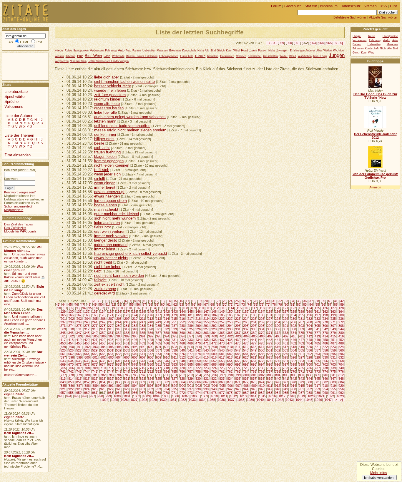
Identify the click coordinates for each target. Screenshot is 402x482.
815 (79, 378)
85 (317, 304)
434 (198, 340)
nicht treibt (103, 262)
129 (63, 311)
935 (174, 389)
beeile (99, 143)
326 (198, 329)
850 (71, 382)
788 (150, 375)
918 (325, 385)
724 (214, 368)
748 (118, 371)
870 (229, 382)
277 (94, 325)
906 (230, 385)
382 (71, 336)
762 (229, 371)
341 (317, 329)
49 (95, 304)
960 (289, 43)
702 (325, 364)
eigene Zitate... (15, 394)
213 (158, 318)
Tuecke (200, 56)
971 (174, 392)
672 (86, 364)
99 (115, 308)
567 (110, 354)
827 (174, 378)
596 (341, 354)
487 (333, 343)
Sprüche (11, 101)
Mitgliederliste (13, 210)
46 (76, 304)
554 (293, 350)
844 (309, 378)
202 (71, 318)
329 (222, 329)
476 (245, 343)
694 (261, 364)
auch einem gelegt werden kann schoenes (130, 117)
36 (305, 301)
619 (237, 357)
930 (134, 389)
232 (309, 318)
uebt (98, 271)
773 (317, 371)
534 (134, 350)
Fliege (59, 50)
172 (118, 315)
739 (333, 368)
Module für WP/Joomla (20, 231)
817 (94, 378)
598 (71, 357)
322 (166, 329)
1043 (289, 399)
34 (292, 301)
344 (341, 329)
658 (261, 361)
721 (190, 368)
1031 (172, 399)
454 (71, 343)
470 (198, 343)
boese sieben (105, 205)
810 (325, 375)
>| (341, 43)
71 (230, 304)
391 (142, 336)
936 (182, 389)
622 (261, 357)
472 (214, 343)
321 (158, 329)
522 (325, 347)
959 (281, 43)
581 (222, 354)
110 (201, 308)
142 (166, 311)
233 (317, 318)
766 (261, 371)
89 (342, 304)
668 (341, 361)
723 (206, 368)
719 (174, 368)
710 (103, 368)
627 (301, 357)
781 (95, 375)
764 (245, 371)
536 (150, 350)
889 (95, 385)
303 (301, 325)
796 (214, 375)
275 (79, 325)
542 (198, 350)
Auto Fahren (133, 50)
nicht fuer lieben (107, 267)
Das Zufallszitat (15, 228)
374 (293, 332)
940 (214, 389)
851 (79, 382)
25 (237, 301)
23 (224, 301)
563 (79, 354)
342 (325, 329)
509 (222, 347)
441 (253, 340)
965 (329, 43)
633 (63, 361)
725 (222, 368)
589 (285, 354)
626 (293, 357)
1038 (240, 399)
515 (269, 347)
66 (200, 304)
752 (150, 371)
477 (253, 343)
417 (63, 340)
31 (274, 301)
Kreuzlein (212, 56)
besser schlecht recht (112, 86)
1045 (308, 399)
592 (309, 354)
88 (336, 304)
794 (198, 375)
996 (84, 396)
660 (277, 361)
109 (193, 308)
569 (126, 354)
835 (237, 378)
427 (142, 340)
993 (60, 396)
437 (222, 340)
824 (150, 378)
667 (333, 361)
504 (182, 347)
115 (239, 308)
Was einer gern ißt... (23, 268)
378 (325, 332)
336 (277, 329)
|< (269, 43)
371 (269, 332)
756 (182, 371)
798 (230, 375)
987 (301, 392)
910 (262, 385)
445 (285, 340)
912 (277, 385)
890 (103, 385)
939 (206, 389)
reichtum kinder (107, 99)
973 (190, 392)
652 (214, 361)
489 (63, 347)
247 (142, 322)
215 (174, 318)
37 (311, 301)
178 (166, 315)
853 (94, 382)
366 (229, 332)
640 (118, 361)
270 (325, 322)
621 (253, 357)
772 (309, 371)
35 (298, 301)
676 (118, 364)
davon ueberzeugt (109, 192)
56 (138, 304)
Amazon (375, 187)
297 (253, 325)
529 (94, 350)
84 (311, 304)
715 (142, 368)
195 (301, 315)
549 (253, 350)
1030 (163, 399)
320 (150, 329)
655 (237, 361)
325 (190, 329)
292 (214, 325)
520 (309, 347)
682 (166, 364)
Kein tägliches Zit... (19, 433)
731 (269, 368)
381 (63, 336)
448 (309, 340)
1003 (146, 396)
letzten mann (105, 121)
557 (317, 350)
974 (198, 392)
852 (86, 382)
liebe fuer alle (105, 112)
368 (245, 332)
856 (118, 382)
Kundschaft (189, 50)
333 (253, 329)
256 (214, 322)
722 (198, 368)
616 (214, 357)
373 (285, 332)
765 (253, 371)
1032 (182, 399)
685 (190, 364)
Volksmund (13, 106)
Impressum (329, 6)
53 (119, 304)
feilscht (100, 280)
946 (261, 389)
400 (214, 336)
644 (150, 361)
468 (182, 343)
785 (126, 375)
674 (102, 364)
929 (126, 389)
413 (317, 336)
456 (86, 343)
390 (134, 336)
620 (245, 357)
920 (341, 385)
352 (118, 332)
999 (108, 396)
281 (126, 325)
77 (268, 304)
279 (110, 325)
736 (309, 368)
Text (39, 42)
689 (222, 364)
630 (325, 357)
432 (182, 340)
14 (169, 301)
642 (134, 361)
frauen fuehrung (107, 152)
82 (298, 304)
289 (190, 325)
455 (79, 343)
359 (174, 332)
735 (301, 368)
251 (174, 322)
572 (150, 354)
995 (76, 396)
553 (285, 350)
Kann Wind (233, 50)
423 (110, 340)
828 (182, 378)
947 (269, 389)
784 (119, 375)
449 (317, 340)
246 (134, 322)
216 (182, 318)
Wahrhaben (305, 56)
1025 (114, 399)
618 (229, 357)
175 (142, 315)
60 (163, 304)
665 (317, 361)
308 (341, 325)
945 (253, 389)
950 (293, 389)
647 (174, 361)
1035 (211, 399)
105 (161, 308)
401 (222, 336)
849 (63, 382)
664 (309, 361)
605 (126, 357)
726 (229, 368)
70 (224, 304)
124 (309, 308)
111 (208, 308)
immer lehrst (104, 249)
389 (126, 336)
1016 (272, 396)
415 (333, 336)
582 (229, 354)
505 (190, 347)
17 (187, 301)
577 (190, 354)
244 (118, 322)
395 (174, 336)
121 (285, 308)
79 (280, 304)
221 (222, 318)
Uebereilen (148, 50)
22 (218, 301)
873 (253, 382)
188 (245, 315)
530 (102, 350)
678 (134, 364)
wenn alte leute (107, 103)
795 (206, 375)
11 (150, 301)
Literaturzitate (16, 91)
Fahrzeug (111, 50)
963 (313, 43)
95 (90, 308)
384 (87, 336)
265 (285, 322)
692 (245, 364)
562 (71, 354)
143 (174, 311)
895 (142, 385)
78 (274, 304)
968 (150, 392)
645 (158, 361)
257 (222, 322)
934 (166, 389)
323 (174, 329)
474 (229, 343)
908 (246, 385)
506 (198, 347)
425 (126, 340)
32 (280, 301)
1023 (340, 396)
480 (277, 343)
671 (79, 364)
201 (63, 318)
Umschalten (270, 56)
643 (142, 361)
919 (333, 385)
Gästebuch (293, 6)
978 (229, 392)
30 (268, 301)
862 (166, 382)
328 (214, 329)
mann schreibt (106, 209)
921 (63, 389)
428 (150, 340)
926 (102, 389)
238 (71, 322)
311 (79, 329)
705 (63, 368)
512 (245, 347)
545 (222, 350)
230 (293, 318)
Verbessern (97, 50)
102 (137, 308)
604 (119, 357)
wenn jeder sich (107, 174)
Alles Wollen (324, 50)
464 (150, 343)
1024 (104, 399)
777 (63, 375)
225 (253, 318)
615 (206, 357)
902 (198, 385)
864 (182, 382)
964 (321, 43)
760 (214, 371)
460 (118, 343)
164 (341, 311)
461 (126, 343)
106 (169, 308)
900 (182, 385)
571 (142, 354)
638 (102, 361)
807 (301, 375)
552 (277, 350)
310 (71, 329)
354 (134, 332)
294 (229, 325)
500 (150, 347)
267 (301, 322)
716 (150, 368)
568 (118, 354)
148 (214, 311)
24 (230, 301)
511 (237, 347)
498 (134, 347)
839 (269, 378)
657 (253, 361)
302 (293, 325)
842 (293, 378)
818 (102, 378)
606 (134, 357)
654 (229, 361)
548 (245, 350)
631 (333, 357)
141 (158, 311)
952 (309, 389)
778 (71, 375)
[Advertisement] (20, 66)
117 (254, 308)
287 (174, 325)
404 (246, 336)
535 (142, 350)
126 (325, 308)
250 (166, 322)
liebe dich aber (106, 77)
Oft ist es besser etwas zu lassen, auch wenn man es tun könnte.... (24, 257)
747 (110, 371)
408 (277, 336)
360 (182, 332)
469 (190, 343)
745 (94, 371)
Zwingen (282, 50)
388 (119, 336)
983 (269, 392)
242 (102, 322)
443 (269, 340)
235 (333, 318)
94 (84, 308)
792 (182, 375)
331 (237, 329)
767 (269, 371)
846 (325, 378)
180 (182, 315)
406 (262, 336)
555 (301, 350)
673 (94, 364)
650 (198, 361)
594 (325, 354)
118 (262, 308)
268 (309, 322)
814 (71, 378)
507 (206, 347)
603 (111, 357)
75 (255, 304)
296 (245, 325)
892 (119, 385)
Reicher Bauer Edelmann (141, 56)
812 (341, 375)
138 (134, 311)
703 (333, 364)
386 (103, 336)
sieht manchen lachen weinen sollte (124, 81)
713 (126, 368)
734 (293, 368)
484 (309, 343)
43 (57, 304)
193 (285, 315)
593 (317, 354)
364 (214, 332)
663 (301, 361)
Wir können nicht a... (23, 248)
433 (190, 340)
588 (277, 354)
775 (333, 371)
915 (301, 385)
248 (150, 322)
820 (118, 378)
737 (317, 368)
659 (269, 361)
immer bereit (104, 187)
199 (333, 315)
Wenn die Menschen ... (25, 330)
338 (293, 329)
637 (94, 361)
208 (119, 318)
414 (325, 336)
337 (285, 329)
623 (269, 357)
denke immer (105, 134)
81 (292, 304)
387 (111, 336)
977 (222, 392)
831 (206, 378)
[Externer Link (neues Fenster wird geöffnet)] (375, 87)
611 (174, 357)
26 (243, 301)
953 (317, 389)
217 (190, 318)
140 (150, 311)
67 (206, 304)
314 (102, 329)
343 (333, 329)
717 (158, 368)
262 (261, 322)
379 (333, 332)
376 (309, 332)
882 (325, 382)
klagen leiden (105, 156)
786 (134, 375)
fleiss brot (102, 227)
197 (317, 315)
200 (341, 315)
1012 (233, 396)
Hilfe (393, 6)
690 (229, 364)
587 (269, 354)
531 (110, 350)
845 (317, 378)
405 (254, 336)
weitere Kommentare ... (20, 374)
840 (277, 378)
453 (63, 343)
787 (142, 375)
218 (198, 318)
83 (305, 304)
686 (198, 364)
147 (206, 311)
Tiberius (70, 56)
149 (222, 311)
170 (102, 315)
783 (111, 375)
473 (222, 343)
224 (245, 318)
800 (246, 375)
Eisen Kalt (186, 56)
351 (110, 332)
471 (206, 343)
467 (174, 343)
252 (182, 322)
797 (222, 375)
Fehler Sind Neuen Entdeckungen (108, 61)
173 (126, 315)
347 (79, 332)
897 (158, 385)
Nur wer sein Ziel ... (23, 353)
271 (333, 322)
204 (87, 318)
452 (341, 340)
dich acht (102, 147)
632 (341, 357)
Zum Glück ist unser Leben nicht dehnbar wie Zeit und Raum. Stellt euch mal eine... (24, 299)
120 (277, 308)
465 (158, 343)
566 (102, 354)
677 (126, 364)
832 (214, 378)
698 (293, 364)
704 (341, 364)
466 (166, 343)
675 (110, 364)
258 (229, 322)
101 (129, 308)
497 (126, 347)
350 (102, 332)
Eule (80, 56)
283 (142, 325)
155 (269, 311)
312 (86, 329)
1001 (126, 396)
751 (142, 371)
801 (254, 375)
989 (317, 392)
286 (166, 325)
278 (102, 325)
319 (142, 329)
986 (293, 392)
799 (238, 375)
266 (293, 322)
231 (301, 318)
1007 (185, 396)
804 (277, 375)
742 (71, 371)
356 (150, 332)
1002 (136, 396)
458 (102, 343)
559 (333, 350)
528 (86, 350)
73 (243, 304)
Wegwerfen (62, 61)
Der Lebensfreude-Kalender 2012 (375, 135)
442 (261, 340)
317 (126, 329)
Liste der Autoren (18, 115)
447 (301, 340)
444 (277, 340)
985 (285, 392)
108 (185, 308)
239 (79, 322)
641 (126, 361)
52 (113, 304)
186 (229, 315)
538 (166, 350)
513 (253, 347)
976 (214, 392)
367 (237, 332)
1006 (175, 396)
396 (182, 336)
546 (229, 350)
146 (198, 311)
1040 (260, 399)
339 (301, 329)
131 (79, 311)
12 (156, 301)
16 (181, 301)
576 (182, 354)
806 (293, 375)
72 (237, 304)
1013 (243, 396)
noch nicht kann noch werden (119, 275)
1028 (143, 399)
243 (110, 322)
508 (214, 347)
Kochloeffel (254, 56)
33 (286, 301)
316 (118, 329)
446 (293, 340)
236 (341, 318)
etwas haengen (107, 196)
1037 (231, 399)
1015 (262, 396)
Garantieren (227, 56)
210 (134, 318)
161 (317, 311)
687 (206, 364)
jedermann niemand (110, 244)
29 (261, 301)
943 (237, 389)
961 (297, 43)
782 (103, 375)
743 (79, 371)
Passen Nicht (266, 50)
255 (206, 322)
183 (206, 315)
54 (125, 304)
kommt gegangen (109, 161)
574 (166, 354)
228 (277, 318)
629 (317, 357)
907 (238, 385)
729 (253, 368)
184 (214, 315)
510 (230, 347)
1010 (214, 396)
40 (329, 301)
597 (63, 357)
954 (325, 389)
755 (174, 371)
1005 (165, 396)
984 (277, 392)
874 (261, 382)
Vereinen (241, 56)
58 (150, 304)
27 (249, 301)
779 (79, 375)
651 (206, 361)
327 (206, 329)
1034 (201, 399)
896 (150, 385)
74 (249, 304)
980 (245, 392)
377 (317, 332)
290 (198, 325)
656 (245, 361)
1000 (117, 396)
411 (301, 336)
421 (94, 340)
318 (134, 329)
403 (238, 336)
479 (269, 343)
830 (198, 378)
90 (59, 308)
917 (317, 385)
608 (150, 357)
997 (92, 396)
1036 (221, 399)
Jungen (337, 55)
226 (261, 318)
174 (134, 315)
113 (223, 308)
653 (222, 361)
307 (333, 325)
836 (245, 378)
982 (261, 392)
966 (134, 392)
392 (150, 336)
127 (333, 308)
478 (261, 343)
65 (193, 304)
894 (134, 385)
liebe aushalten (107, 222)
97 (102, 308)
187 (237, 315)
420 (86, 340)
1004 (156, 396)
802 (262, 375)
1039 (250, 399)
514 (261, 347)
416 (341, 336)
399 (206, 336)
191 (269, 315)
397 (190, 336)
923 (79, 389)
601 (95, 357)
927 (110, 389)
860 (150, 382)
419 (79, 340)
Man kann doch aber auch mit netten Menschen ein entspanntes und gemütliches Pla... (23, 341)
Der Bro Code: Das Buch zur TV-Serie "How (375, 95)
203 (79, 318)
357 (158, 332)
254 (198, 322)
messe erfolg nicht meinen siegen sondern (130, 130)
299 (269, 325)
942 (229, 389)
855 (110, 382)
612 (182, 357)
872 (245, 382)
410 (293, 336)
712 (118, 368)
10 (144, 301)
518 (293, 347)
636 (86, 361)
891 (111, 385)
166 (71, 315)
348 (86, 332)
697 (285, 364)
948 (277, 389)
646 (166, 361)
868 (214, 382)
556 (309, 350)
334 (261, 329)
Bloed (292, 56)
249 (158, 322)
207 (111, 318)
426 (134, 340)
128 (341, 308)
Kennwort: (11, 178)
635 (79, 361)
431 (174, 340)
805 (285, 375)
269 (317, 322)
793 (190, 375)
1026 (124, 399)
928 (118, 389)
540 (182, 350)
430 (166, 340)
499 (142, 347)
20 (206, 301)
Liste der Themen (19, 135)
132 (86, 311)
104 (153, 308)
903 (206, 385)
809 (317, 375)
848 (341, 378)
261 (253, 322)
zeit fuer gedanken (110, 95)
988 (309, 392)
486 (325, 343)
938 (198, 389)
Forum (276, 6)
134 (102, 311)
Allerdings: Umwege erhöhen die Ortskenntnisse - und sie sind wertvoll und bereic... (25, 364)
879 (301, 382)
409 (285, 336)
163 (333, 311)
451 (333, 340)
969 (158, 392)
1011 (223, 396)
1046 (318, 399)
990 (325, 392)
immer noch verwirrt (111, 236)
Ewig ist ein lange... (24, 288)
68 (212, 304)
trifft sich (101, 170)
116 (246, 308)
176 (150, 315)
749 (126, 371)
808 (309, 375)
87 (329, 304)
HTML (24, 42)
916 (309, 385)
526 (71, 350)
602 (103, 357)
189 (253, 315)
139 (142, 311)
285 (158, 325)
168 (86, 315)
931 (142, 389)
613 (190, 357)
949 (285, 389)
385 (95, 336)
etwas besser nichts (111, 258)
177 (158, 315)
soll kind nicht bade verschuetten (122, 125)
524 (341, 347)
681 (158, 364)
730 (261, 368)
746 (102, 371)
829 (190, 378)
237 (63, 322)
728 (245, 368)
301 (285, 325)
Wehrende (118, 56)
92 (71, 308)
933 (158, 389)
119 (269, 308)
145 (190, 311)
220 (214, 318)
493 (95, 347)
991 (333, 392)
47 (82, 304)
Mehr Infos (378, 473)
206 (103, 318)
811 (333, 375)
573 (158, 354)
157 (285, 311)
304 (309, 325)
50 (101, 304)
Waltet (284, 56)
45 (70, 304)
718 (166, 368)
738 (325, 368)
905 (222, 385)
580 (214, 354)
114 (231, 308)
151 (237, 311)
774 (325, 371)
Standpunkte (81, 50)
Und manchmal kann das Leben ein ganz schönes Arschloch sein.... (24, 320)
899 (174, 385)
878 (293, 382)
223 (237, 318)
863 (174, 382)
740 (341, 368)
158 (293, 311)
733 (285, 368)
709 (95, 368)
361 (190, 332)
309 (63, 329)
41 (336, 301)
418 (71, 340)
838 (261, 378)
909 (254, 385)
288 (182, 325)
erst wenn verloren (109, 231)
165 (63, 315)
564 (86, 354)
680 (150, 364)
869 (222, 382)
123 (301, 308)
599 (79, 357)
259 (237, 322)
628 (309, 357)
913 (285, 385)
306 (325, 325)
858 (134, 382)
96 (96, 308)
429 (158, 340)
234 (325, 318)
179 (174, 315)
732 (277, 368)
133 (94, 311)
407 (270, 336)
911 (269, 385)
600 (87, 357)
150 (229, 311)
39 (323, 301)
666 (325, 361)
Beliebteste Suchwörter (349, 17)
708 (87, 368)
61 (169, 304)
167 (79, 315)
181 (190, 315)
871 (237, 382)
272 (341, 322)
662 (293, 361)
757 (190, 371)
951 (301, 389)
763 (237, 371)
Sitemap (370, 6)
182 (198, 315)
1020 (311, 396)
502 (166, 347)
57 (144, 304)
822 (134, 378)
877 (285, 382)
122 (293, 308)
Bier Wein (93, 55)
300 (277, 325)
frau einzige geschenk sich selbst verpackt (130, 253)
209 (126, 318)
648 (182, 361)
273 (63, 325)
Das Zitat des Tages (18, 224)
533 (126, 350)
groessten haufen (109, 108)
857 (126, 382)
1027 (133, 399)
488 (341, 343)
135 (110, 311)
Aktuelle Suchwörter (383, 17)
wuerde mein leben (110, 90)
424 (118, 340)
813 (63, 378)
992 (341, 392)
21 (212, 301)
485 (317, 343)
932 (150, 389)
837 (253, 378)
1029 (153, 399)
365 (222, 332)
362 (198, 332)
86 (323, 304)
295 (237, 325)
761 (222, 371)
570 (134, 354)
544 (214, 350)
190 (261, 315)
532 (118, 350)
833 (222, 378)
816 (86, 378)
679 (142, 364)
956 (341, 389)
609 (158, 357)
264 (277, 322)
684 (182, 364)
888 (87, 385)
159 (301, 311)
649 (190, 361)
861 (158, 382)
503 (174, 347)
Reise (68, 50)
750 (134, 371)
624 (277, 357)
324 (182, 329)
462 (134, 343)
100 (121, 308)
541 (190, 350)
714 (134, 368)
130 (71, 311)
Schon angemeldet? (18, 206)
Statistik (311, 6)
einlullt (99, 178)
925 (94, 389)
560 (341, 350)
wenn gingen (104, 183)
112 (216, 308)
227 (269, 318)
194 (293, 315)
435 (206, 340)
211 (142, 318)
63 (181, 304)
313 (94, 329)
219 (206, 318)
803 (270, 375)
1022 (330, 396)
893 (126, 385)
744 (86, 371)
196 (309, 315)
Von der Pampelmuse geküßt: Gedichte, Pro (375, 175)
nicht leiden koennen (111, 165)
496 (119, 347)
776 (341, 371)
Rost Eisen (249, 50)
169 (94, 315)
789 (158, 375)
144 (182, 311)
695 (269, 364)
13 (163, 301)
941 (222, 389)
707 (79, 368)
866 (198, 382)
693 (253, 364)
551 (269, 350)
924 (86, 389)
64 (187, 304)
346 (71, 332)
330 (229, 329)
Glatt (107, 56)
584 (245, 354)
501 (158, 347)
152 (245, 311)
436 (214, 340)
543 (206, 350)
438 (229, 340)
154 (261, 311)
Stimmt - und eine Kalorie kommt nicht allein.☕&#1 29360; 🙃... (24, 277)
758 (198, 371)
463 (142, 343)
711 (110, 368)
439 (237, 340)
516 (277, 347)
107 (177, 308)
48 (88, 304)
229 (285, 318)
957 (63, 392)
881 (317, 382)
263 (269, 322)
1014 (252, 396)
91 (65, 308)
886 (71, 385)
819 (110, 378)
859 (142, 382)
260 (245, 322)
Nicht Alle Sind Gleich (211, 50)
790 (166, 375)
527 (79, 350)
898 (166, 385)
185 (222, 315)
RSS (383, 6)
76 (261, 304)
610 (166, 357)
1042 (279, 399)
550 (261, 350)
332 (245, 329)
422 (102, 340)
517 (285, 347)
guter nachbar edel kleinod (116, 214)
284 (150, 325)
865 (190, 382)
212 (150, 318)
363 (206, 332)
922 (71, 389)
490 (71, 347)
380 (341, 332)
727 (237, 368)
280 (118, 325)
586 (261, 354)
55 (132, 304)
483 (301, 343)
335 (269, 329)
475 (237, 343)
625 (285, 357)
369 (253, 332)
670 (71, 364)
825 (158, 378)
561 (63, 354)
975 (206, 392)
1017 (281, 396)
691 (237, 364)
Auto (121, 50)
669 (63, 364)
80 (286, 304)
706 (71, 368)
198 (325, 315)
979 (237, 392)
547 (237, 350)
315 (110, 329)
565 (94, 354)
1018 (291, 396)
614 (198, 357)
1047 (328, 399)
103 (145, 308)
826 (166, 378)
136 (118, 311)
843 (301, 378)
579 (206, 354)
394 (166, 336)
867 (206, 382)
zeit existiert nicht (109, 284)
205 (95, 318)
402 (230, 336)
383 (79, 336)
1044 (299, 399)
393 (158, 336)
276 (86, 325)
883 (333, 382)
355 (142, 332)
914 (293, 385)
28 (255, 301)
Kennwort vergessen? (20, 192)
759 (206, 371)
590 (293, 354)
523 (333, 347)
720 (182, 368)
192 (277, 315)
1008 (194, 396)
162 (325, 311)
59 (156, 304)
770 (293, 371)
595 (333, 354)
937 (190, 389)
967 (142, 392)
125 (317, 308)
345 (63, 332)
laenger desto (105, 240)
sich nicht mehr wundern (115, 218)
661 (285, 361)
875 (269, 382)
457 (94, 343)
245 (126, 322)
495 (111, 347)
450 (325, 340)
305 (317, 325)
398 (198, 336)
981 (253, 392)
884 (341, 382)
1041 (269, 399)
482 (293, 343)
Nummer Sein (78, 61)
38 (317, 301)
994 (68, 396)
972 (182, 392)
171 (110, 315)
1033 (192, 399)
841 (285, 378)
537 (158, 350)
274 (71, 325)
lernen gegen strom (110, 200)
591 (301, 354)
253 (190, 322)
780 (87, 375)
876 (277, 382)
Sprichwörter (15, 96)
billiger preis (104, 139)
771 (301, 371)
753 (158, 371)
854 (102, 382)
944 (245, 389)
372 (277, 332)
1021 (320, 396)
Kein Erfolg (320, 56)
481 (285, 343)
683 (174, 364)
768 (277, 371)
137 (126, 311)
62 (175, 304)
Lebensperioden (168, 56)
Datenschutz (350, 6)
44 (64, 304)
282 (134, 325)
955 (333, 389)
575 (174, 354)
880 (309, 382)
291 (206, 325)
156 (277, 311)
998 (100, 396)
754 (166, 371)
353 (126, 332)
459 (110, 343)
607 (142, 357)
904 (214, 385)
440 (245, 340)
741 (63, 371)
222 (229, 318)
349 (94, 332)
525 (63, 350)
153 (253, 311)
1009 (204, 396)
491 (79, 347)
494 (103, 347)
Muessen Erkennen (169, 50)
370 (261, 332)
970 (166, 392)
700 (309, 364)
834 (229, 378)
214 (166, 318)
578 (198, 354)
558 (325, 350)
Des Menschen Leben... (23, 311)
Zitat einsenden (17, 155)
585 (253, 354)
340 (309, 329)
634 (71, 361)
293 (222, 325)
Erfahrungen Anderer (302, 50)
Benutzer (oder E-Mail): (20, 170)
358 (166, 332)
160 (309, 311)
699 (301, 364)
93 (77, 308)
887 (79, 385)
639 (110, 361)
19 (200, 301)
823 (142, 378)
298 (261, 325)
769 (285, 371)
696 (277, 364)
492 (87, 347)
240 (86, 322)
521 (317, 347)
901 (190, 385)
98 (108, 308)
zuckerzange (105, 289)
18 (193, 301)
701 (317, 364)
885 (63, 385)
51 (107, 304)
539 (174, 350)
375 (301, 332)
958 (71, 392)
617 (222, 357)
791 (174, 375)
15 (175, 301)
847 (333, 378)
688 (214, 364)
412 (309, 336)
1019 (301, 396)
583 (237, 354)
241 (94, 322)
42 (342, 301)
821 (126, 378)
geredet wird (104, 293)
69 (218, 304)
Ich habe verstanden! (379, 477)
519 (301, 347)
